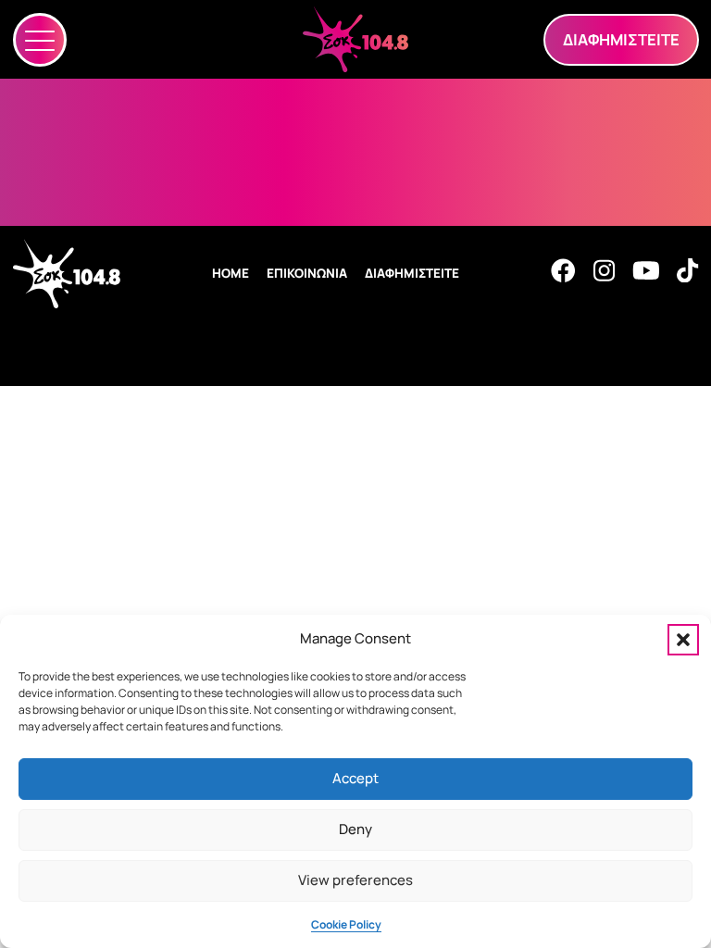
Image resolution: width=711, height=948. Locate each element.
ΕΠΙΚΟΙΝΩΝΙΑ (307, 273)
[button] (683, 639)
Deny (355, 829)
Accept (355, 778)
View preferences (355, 880)
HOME (230, 273)
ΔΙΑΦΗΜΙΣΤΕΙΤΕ (412, 273)
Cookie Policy (346, 924)
